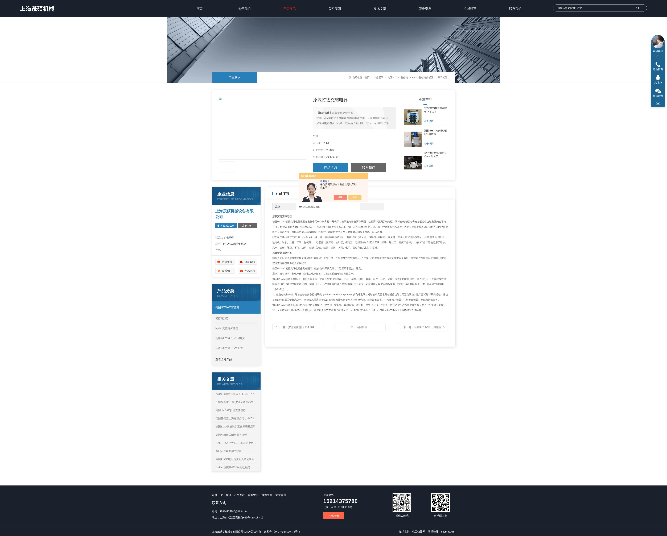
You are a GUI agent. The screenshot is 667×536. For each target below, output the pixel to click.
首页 (199, 8)
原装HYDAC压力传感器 (427, 327)
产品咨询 (330, 167)
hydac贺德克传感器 (422, 77)
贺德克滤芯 (221, 318)
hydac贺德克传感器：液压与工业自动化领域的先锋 (236, 393)
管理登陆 (433, 531)
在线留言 (470, 8)
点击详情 (429, 121)
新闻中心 (253, 494)
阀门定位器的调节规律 (229, 451)
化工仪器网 (418, 531)
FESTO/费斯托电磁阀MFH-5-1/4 (435, 110)
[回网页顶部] (658, 56)
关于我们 (244, 8)
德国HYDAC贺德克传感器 (231, 410)
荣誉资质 (425, 8)
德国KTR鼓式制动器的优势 (231, 434)
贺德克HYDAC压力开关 (229, 348)
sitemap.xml (448, 531)
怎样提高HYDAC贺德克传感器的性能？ (236, 402)
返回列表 (362, 327)
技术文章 (380, 8)
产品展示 (289, 8)
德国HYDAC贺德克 (398, 77)
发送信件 (247, 225)
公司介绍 (250, 261)
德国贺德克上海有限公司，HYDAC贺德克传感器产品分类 (236, 418)
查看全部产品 (223, 359)
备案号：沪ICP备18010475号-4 (282, 531)
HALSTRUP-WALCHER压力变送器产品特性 (236, 442)
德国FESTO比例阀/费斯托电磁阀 (435, 132)
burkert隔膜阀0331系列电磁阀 (233, 467)
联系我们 (515, 8)
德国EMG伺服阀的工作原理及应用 (236, 426)
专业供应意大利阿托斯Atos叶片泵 (435, 155)
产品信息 (250, 270)
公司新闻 (334, 8)
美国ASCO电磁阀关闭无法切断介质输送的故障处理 (236, 459)
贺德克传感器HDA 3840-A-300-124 (308, 327)
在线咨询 (333, 515)
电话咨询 (658, 69)
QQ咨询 (658, 82)
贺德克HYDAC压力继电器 (230, 338)
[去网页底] (658, 103)
